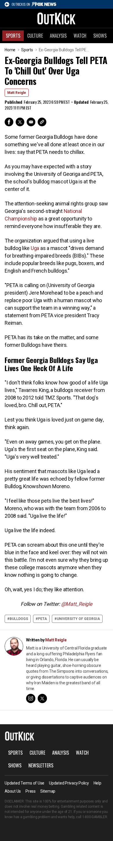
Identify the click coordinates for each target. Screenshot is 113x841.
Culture (35, 35)
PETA (42, 619)
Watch (80, 35)
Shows (100, 35)
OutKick (56, 18)
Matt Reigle (16, 93)
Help (97, 783)
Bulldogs (19, 619)
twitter (42, 698)
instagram (30, 698)
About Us (13, 791)
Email (31, 122)
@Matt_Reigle (76, 604)
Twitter (20, 122)
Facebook (9, 122)
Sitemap (47, 791)
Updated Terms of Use (24, 783)
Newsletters (40, 765)
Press (30, 791)
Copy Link (42, 122)
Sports (13, 35)
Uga (35, 248)
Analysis (58, 35)
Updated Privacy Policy (69, 783)
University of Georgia (78, 619)
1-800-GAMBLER (94, 817)
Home (10, 50)
